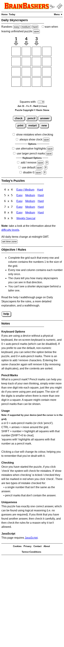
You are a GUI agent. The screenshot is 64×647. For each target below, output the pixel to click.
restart (32, 125)
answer (44, 118)
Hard (40, 189)
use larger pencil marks (31, 153)
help (6, 313)
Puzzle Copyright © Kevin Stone (32, 110)
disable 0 (28, 172)
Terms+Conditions (31, 552)
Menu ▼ (58, 14)
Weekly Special (25, 218)
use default (28, 167)
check (19, 118)
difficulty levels (10, 229)
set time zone (9, 241)
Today (12, 14)
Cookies (17, 546)
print (20, 125)
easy (16, 26)
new (44, 125)
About (47, 546)
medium (26, 26)
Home (4, 14)
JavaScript (31, 537)
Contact (37, 546)
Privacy (27, 546)
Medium (30, 195)
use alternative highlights (31, 148)
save (36, 31)
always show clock (30, 139)
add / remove (28, 162)
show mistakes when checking (34, 134)
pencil (31, 118)
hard (35, 26)
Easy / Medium (25, 189)
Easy (19, 195)
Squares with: (28, 101)
